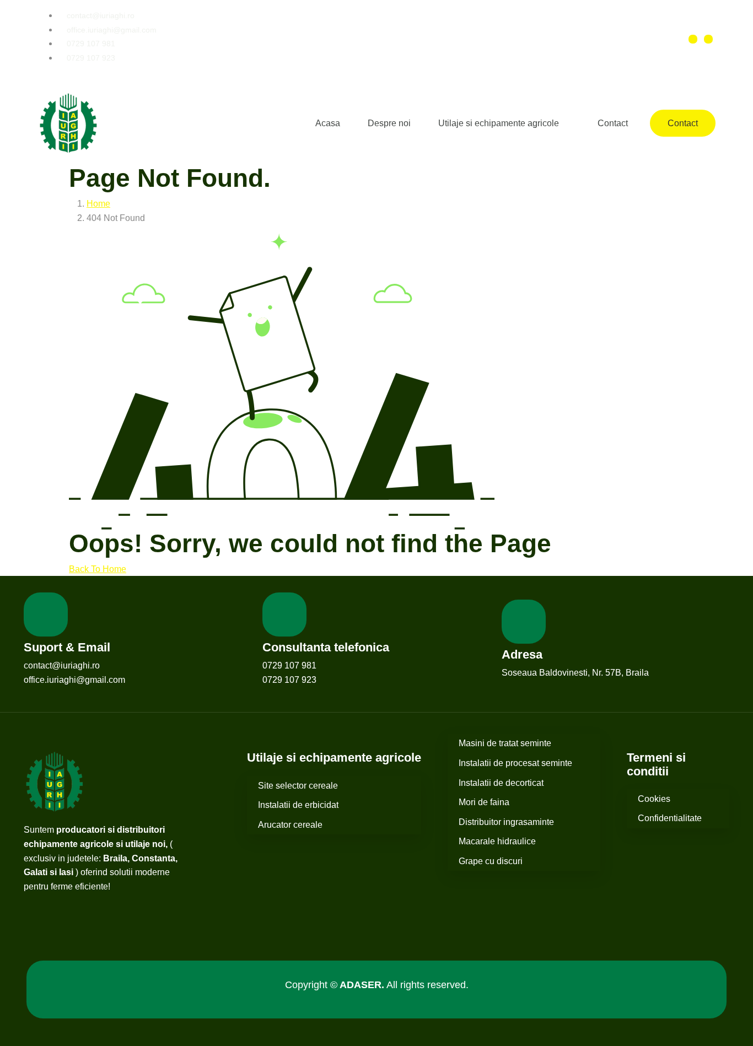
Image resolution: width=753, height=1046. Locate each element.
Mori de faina (484, 802)
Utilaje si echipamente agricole (498, 123)
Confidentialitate (670, 818)
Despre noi (389, 123)
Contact (613, 123)
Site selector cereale (298, 785)
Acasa (327, 123)
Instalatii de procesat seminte (515, 763)
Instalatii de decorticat (501, 783)
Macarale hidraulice (497, 841)
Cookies (654, 799)
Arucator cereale (290, 824)
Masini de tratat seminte (505, 743)
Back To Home (97, 569)
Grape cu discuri (491, 861)
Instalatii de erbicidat (298, 805)
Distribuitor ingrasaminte (506, 822)
